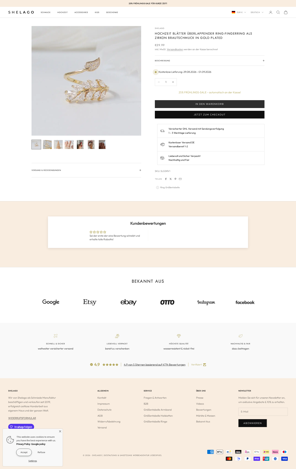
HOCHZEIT (62, 12)
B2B (146, 403)
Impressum (103, 403)
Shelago (159, 28)
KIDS (97, 12)
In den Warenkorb (209, 103)
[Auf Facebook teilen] (165, 179)
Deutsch (255, 12)
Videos (200, 403)
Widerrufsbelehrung (108, 421)
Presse (199, 397)
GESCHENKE (112, 12)
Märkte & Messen (205, 415)
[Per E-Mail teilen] (180, 179)
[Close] (60, 431)
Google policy (38, 444)
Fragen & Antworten (155, 397)
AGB (100, 415)
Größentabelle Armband (158, 409)
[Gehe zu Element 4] (69, 144)
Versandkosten (175, 49)
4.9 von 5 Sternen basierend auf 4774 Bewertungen (155, 364)
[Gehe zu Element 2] (47, 144)
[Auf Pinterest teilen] (175, 179)
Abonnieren (252, 423)
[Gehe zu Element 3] (58, 144)
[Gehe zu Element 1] (36, 144)
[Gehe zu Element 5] (80, 144)
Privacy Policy (23, 444)
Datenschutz (104, 409)
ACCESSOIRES (81, 12)
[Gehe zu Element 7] (102, 144)
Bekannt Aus (203, 421)
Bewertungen (203, 409)
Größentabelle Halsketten (158, 415)
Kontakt (101, 397)
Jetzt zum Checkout (209, 114)
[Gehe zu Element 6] (91, 144)
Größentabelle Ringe (155, 421)
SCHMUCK (46, 12)
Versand (102, 427)
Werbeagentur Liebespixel (147, 455)
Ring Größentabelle (170, 187)
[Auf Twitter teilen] (170, 179)
